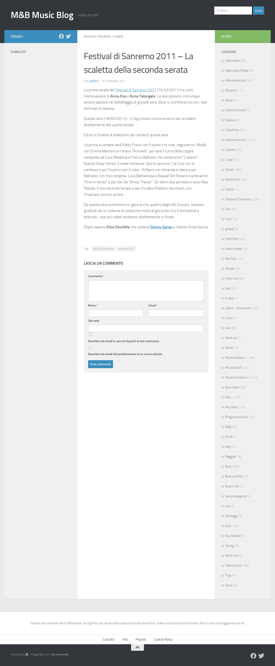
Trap (228, 575)
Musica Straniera (236, 377)
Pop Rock (231, 407)
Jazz (228, 288)
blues (228, 100)
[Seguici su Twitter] (68, 36)
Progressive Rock (236, 417)
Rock (228, 466)
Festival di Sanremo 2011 (135, 90)
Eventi (229, 189)
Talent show (233, 565)
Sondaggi (231, 516)
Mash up (231, 338)
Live (228, 328)
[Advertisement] (41, 120)
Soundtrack (232, 536)
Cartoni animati (235, 110)
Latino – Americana (238, 308)
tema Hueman (60, 654)
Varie (118, 36)
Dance (229, 170)
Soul (228, 526)
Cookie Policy (163, 639)
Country (230, 150)
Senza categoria (235, 496)
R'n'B (228, 437)
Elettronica (232, 179)
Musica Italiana (97, 36)
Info (125, 639)
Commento (96, 276)
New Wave (232, 387)
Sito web (93, 321)
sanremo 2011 (126, 248)
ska (227, 506)
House (229, 268)
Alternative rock (235, 80)
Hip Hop (230, 259)
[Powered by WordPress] (27, 654)
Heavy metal (233, 249)
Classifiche (232, 130)
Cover (229, 160)
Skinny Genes (161, 227)
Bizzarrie (231, 90)
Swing (229, 546)
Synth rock (232, 556)
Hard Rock (232, 239)
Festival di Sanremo (103, 248)
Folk (228, 209)
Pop (228, 397)
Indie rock (231, 278)
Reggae (230, 457)
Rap (227, 447)
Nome (93, 305)
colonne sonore (235, 140)
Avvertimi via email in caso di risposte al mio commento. (123, 341)
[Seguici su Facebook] (61, 36)
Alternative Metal (236, 71)
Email (153, 305)
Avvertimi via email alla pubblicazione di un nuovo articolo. (125, 354)
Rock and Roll (234, 476)
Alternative (232, 61)
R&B (228, 427)
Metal (229, 348)
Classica (230, 120)
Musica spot (233, 367)
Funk (228, 219)
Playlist (141, 639)
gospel (229, 229)
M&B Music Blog (42, 15)
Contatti (109, 639)
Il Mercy (93, 81)
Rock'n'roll (232, 486)
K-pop (229, 298)
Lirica (228, 318)
